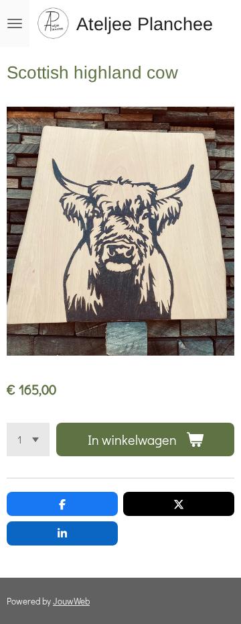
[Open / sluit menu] (14, 23)
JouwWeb (71, 601)
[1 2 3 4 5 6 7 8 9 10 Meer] (28, 439)
